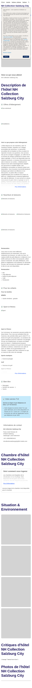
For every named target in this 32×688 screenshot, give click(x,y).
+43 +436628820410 (9, 438)
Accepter (26, 56)
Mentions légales (7, 52)
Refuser (6, 56)
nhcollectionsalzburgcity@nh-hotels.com (15, 441)
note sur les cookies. (8, 37)
